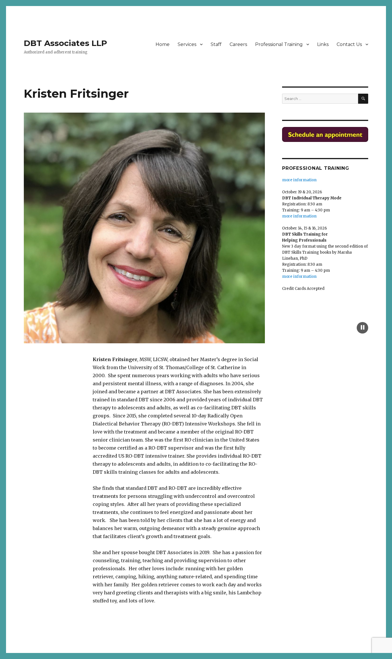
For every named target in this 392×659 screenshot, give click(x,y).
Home (163, 44)
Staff (216, 44)
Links (323, 44)
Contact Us (349, 44)
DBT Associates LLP (65, 43)
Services (187, 44)
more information (299, 210)
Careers (238, 44)
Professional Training (279, 44)
